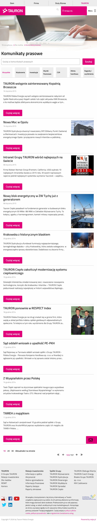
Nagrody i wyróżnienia (88, 72)
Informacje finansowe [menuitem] (35, 483)
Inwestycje (34, 72)
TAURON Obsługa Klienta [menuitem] (85, 470)
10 (4, 450)
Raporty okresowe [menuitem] (33, 489)
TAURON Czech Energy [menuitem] (84, 474)
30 (12, 450)
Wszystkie (6, 72)
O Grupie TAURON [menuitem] (9, 474)
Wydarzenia (20, 72)
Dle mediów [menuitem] (6, 480)
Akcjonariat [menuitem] (30, 477)
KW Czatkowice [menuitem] (80, 483)
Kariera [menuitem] (4, 486)
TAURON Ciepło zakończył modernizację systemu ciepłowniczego (35, 271)
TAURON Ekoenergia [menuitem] (58, 480)
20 (8, 450)
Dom (12, 3)
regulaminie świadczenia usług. (62, 513)
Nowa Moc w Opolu (15, 122)
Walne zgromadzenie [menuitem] (34, 480)
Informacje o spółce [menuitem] (34, 474)
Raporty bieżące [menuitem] (32, 486)
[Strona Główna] (12, 10)
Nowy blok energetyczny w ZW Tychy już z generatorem (30, 197)
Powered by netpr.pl (88, 519)
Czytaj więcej (13, 113)
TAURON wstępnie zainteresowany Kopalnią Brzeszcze (31, 85)
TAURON (85, 3)
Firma (36, 3)
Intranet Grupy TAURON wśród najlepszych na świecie (33, 159)
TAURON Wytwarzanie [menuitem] (59, 474)
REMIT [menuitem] (4, 483)
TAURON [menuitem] (5, 470)
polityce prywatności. (39, 513)
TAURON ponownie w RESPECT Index (27, 308)
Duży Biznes (60, 3)
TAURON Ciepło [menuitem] (56, 489)
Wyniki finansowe (47, 72)
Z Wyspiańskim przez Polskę (21, 378)
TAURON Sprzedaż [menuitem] (58, 486)
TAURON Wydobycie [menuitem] (58, 483)
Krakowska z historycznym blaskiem (26, 234)
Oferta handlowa (74, 72)
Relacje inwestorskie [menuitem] (10, 477)
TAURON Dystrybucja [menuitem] (59, 477)
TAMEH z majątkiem (16, 413)
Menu (90, 10)
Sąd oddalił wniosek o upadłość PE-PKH (29, 343)
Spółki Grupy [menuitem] (55, 470)
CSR (58, 72)
